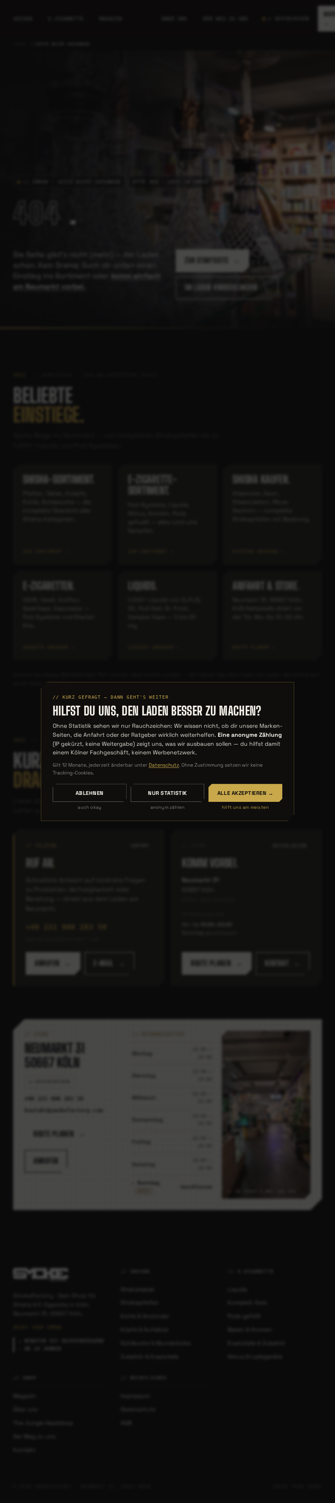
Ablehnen (90, 793)
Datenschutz (164, 765)
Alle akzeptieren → (245, 793)
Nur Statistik (167, 793)
